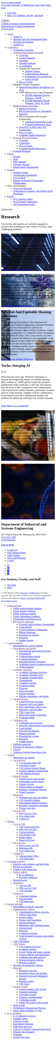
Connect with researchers (25, 869)
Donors (10, 821)
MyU (9, 587)
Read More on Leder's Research (16, 518)
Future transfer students (24, 611)
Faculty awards (20, 986)
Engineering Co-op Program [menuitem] (38, 76)
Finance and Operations (30, 920)
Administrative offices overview (34, 912)
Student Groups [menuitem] (32, 71)
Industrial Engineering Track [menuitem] (38, 122)
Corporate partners (16, 861)
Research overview (28, 970)
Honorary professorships (30, 997)
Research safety (26, 981)
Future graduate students (24, 613)
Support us (18, 882)
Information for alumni (23, 757)
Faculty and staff (15, 904)
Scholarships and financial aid (27, 619)
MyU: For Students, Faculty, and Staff (25, 15)
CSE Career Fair (27, 712)
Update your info (27, 808)
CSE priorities (25, 890)
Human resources (27, 922)
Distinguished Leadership (31, 787)
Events (10, 560)
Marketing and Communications (34, 925)
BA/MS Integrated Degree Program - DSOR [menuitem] (37, 96)
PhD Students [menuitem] (19, 162)
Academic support (27, 683)
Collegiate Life (20, 720)
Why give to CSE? (28, 813)
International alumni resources (33, 803)
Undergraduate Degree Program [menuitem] (28, 52)
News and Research (16, 558)
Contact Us (12, 550)
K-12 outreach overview (24, 1016)
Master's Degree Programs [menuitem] (25, 106)
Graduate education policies (32, 957)
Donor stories (25, 837)
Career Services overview (31, 701)
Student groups (26, 640)
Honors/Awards (20, 776)
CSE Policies (19, 944)
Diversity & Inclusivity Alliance (28, 747)
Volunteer (17, 1034)
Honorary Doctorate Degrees (32, 789)
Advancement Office (29, 856)
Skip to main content (11, 2)
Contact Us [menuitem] (18, 44)
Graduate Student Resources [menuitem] (32, 135)
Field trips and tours (22, 1026)
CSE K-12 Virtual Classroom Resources (32, 1029)
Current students (15, 643)
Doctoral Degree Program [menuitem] (25, 138)
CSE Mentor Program (29, 773)
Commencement (26, 685)
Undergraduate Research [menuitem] (36, 74)
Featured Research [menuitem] (22, 151)
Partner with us (20, 872)
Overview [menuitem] (24, 55)
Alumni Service (26, 784)
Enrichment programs (23, 1024)
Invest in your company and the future (31, 864)
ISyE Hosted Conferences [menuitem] (25, 202)
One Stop (11, 13)
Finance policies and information (34, 954)
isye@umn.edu (8, 540)
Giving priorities (26, 832)
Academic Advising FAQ (31, 675)
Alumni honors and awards (32, 779)
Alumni (10, 755)
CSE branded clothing (29, 800)
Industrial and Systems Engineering (17, 26)
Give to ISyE (7, 29)
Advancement (25, 898)
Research (23, 637)
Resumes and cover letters (31, 704)
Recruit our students (22, 867)
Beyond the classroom (23, 621)
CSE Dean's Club (27, 835)
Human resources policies (31, 960)
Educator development (23, 1032)
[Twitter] (8, 571)
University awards (27, 994)
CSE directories (26, 859)
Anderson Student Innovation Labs (29, 752)
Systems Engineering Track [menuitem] (38, 124)
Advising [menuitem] (23, 60)
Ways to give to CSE (29, 845)
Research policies (27, 962)
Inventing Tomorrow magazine (33, 805)
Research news (20, 880)
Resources (18, 795)
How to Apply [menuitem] (26, 82)
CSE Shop (24, 984)
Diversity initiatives (28, 877)
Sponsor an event (21, 1037)
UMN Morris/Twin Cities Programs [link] (36, 92)
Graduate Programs (28, 933)
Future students (14, 605)
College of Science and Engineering (18, 23)
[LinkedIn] (8, 568)
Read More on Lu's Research (15, 406)
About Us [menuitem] (17, 36)
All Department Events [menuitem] (24, 204)
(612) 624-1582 (8, 537)
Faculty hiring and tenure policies (34, 952)
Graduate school (26, 717)
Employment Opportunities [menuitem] (26, 167)
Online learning (26, 667)
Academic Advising (22, 669)
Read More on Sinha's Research (16, 306)
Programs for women (29, 635)
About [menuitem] (10, 34)
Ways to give (19, 843)
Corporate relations (28, 896)
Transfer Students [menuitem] (27, 63)
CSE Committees (21, 941)
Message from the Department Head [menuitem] (30, 39)
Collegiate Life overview (31, 723)
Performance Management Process (29, 1008)
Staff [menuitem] (15, 159)
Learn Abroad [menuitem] (31, 79)
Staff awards (19, 1005)
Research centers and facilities (33, 973)
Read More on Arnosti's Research (17, 359)
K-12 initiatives (26, 874)
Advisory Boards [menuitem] (21, 164)
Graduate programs (28, 659)
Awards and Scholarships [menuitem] (25, 175)
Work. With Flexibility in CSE (27, 1010)
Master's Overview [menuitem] (28, 108)
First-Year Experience (29, 731)
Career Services (20, 699)
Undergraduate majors (29, 656)
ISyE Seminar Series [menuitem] (23, 199)
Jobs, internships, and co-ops (32, 707)
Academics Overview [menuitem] (23, 50)
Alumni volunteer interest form (33, 771)
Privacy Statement (27, 598)
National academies (28, 992)
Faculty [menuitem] (16, 156)
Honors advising (27, 693)
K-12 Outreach (14, 1013)
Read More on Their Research (15, 269)
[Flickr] (8, 573)
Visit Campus (13, 555)
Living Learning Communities (33, 629)
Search (5, 21)
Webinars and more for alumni (33, 797)
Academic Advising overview (33, 672)
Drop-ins (23, 688)
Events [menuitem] (10, 196)
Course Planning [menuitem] (27, 58)
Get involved (19, 760)
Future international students (26, 616)
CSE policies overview (30, 946)
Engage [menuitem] (10, 170)
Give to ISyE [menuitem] (19, 178)
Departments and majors (24, 648)
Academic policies (27, 949)
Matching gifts (26, 848)
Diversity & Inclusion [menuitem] (23, 42)
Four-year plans (26, 691)
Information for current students (28, 645)
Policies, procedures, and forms (34, 696)
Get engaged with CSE (30, 763)
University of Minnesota (30, 593)
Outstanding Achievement (31, 781)
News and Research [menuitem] (22, 188)
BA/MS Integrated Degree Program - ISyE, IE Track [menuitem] (37, 101)
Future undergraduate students (27, 608)
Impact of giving (27, 840)
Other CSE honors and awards (33, 1002)
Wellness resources (22, 744)
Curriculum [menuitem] (24, 143)
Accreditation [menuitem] (25, 66)
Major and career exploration (32, 715)
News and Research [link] (16, 186)
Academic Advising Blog (31, 677)
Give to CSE (19, 811)
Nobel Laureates (27, 792)
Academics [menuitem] (12, 47)
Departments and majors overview (35, 651)
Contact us (24, 819)
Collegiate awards (27, 1000)
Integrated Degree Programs (32, 661)
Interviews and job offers (31, 709)
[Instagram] (8, 565)
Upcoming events (27, 765)
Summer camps (20, 1018)
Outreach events (20, 1021)
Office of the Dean (28, 914)
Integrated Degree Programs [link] (26, 84)
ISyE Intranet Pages (16, 552)
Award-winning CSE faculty (32, 989)
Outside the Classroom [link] (29, 68)
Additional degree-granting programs (36, 664)
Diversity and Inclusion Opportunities (37, 624)
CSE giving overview (29, 827)
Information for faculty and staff (28, 906)
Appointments (25, 680)
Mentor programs (27, 632)
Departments (25, 653)
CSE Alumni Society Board (32, 768)
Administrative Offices (23, 909)
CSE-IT (17, 749)
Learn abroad (25, 627)
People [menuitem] (10, 154)
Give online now (27, 816)
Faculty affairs (26, 917)
